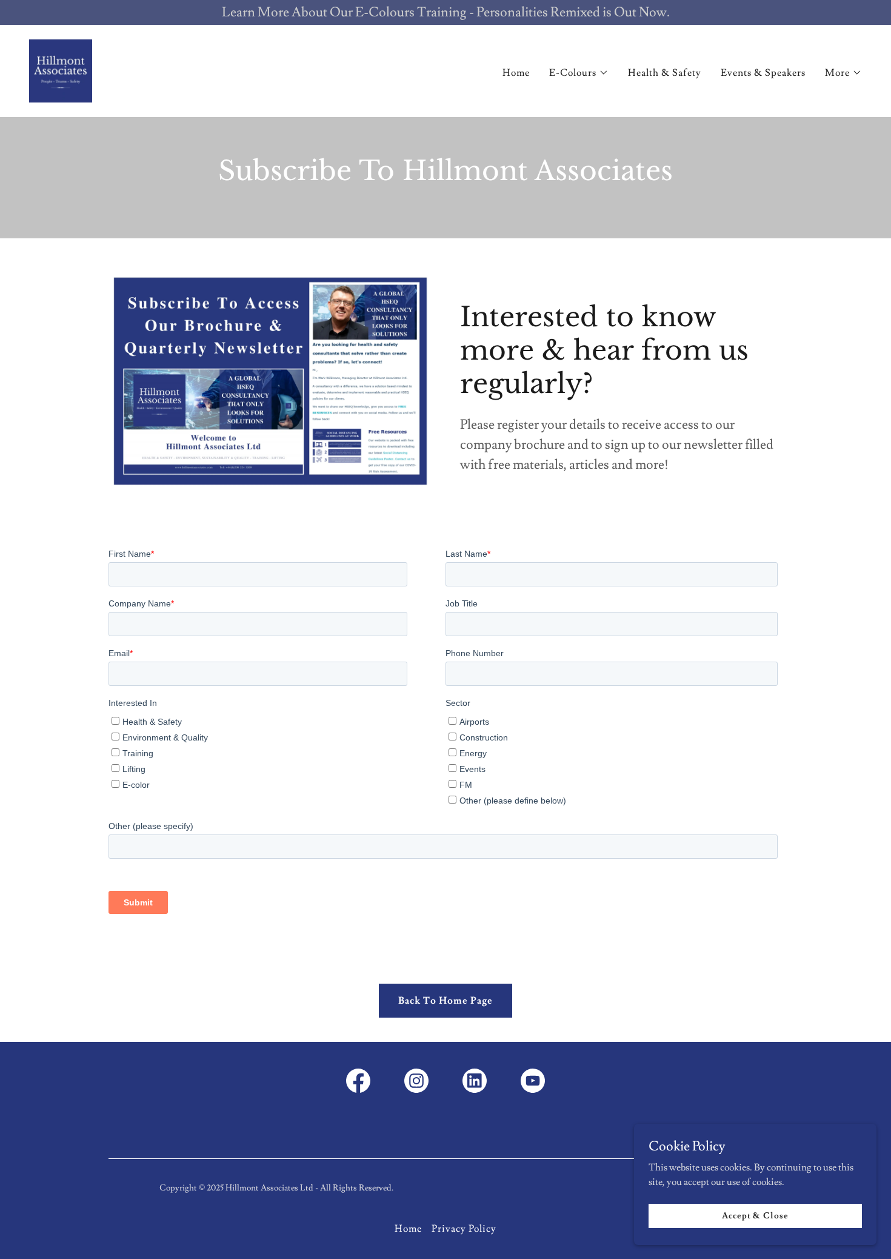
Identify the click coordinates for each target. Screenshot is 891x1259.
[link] (60, 68)
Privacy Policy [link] (464, 1229)
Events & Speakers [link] (763, 73)
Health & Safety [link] (664, 73)
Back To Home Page (445, 1001)
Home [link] (516, 73)
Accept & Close (755, 1215)
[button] (579, 72)
